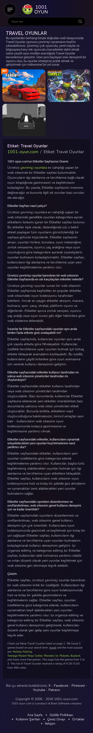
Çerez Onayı (56, 719)
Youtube (39, 690)
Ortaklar (78, 719)
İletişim (50, 724)
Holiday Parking (22, 652)
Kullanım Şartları (28, 719)
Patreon (54, 690)
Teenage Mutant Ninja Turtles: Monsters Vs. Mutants (38, 656)
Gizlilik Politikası (61, 715)
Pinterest (78, 686)
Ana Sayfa (34, 715)
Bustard (75, 656)
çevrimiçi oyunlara (34, 167)
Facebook (61, 686)
